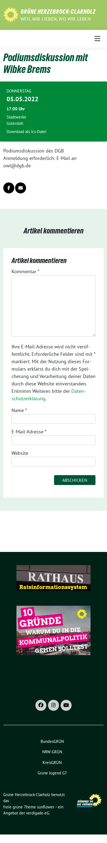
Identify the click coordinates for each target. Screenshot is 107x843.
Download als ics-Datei (26, 131)
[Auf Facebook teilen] (8, 187)
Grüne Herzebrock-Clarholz (58, 11)
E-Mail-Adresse (29, 431)
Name (19, 410)
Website (20, 453)
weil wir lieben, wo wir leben (56, 19)
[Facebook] (40, 705)
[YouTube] (66, 705)
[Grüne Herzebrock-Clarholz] (10, 14)
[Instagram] (53, 705)
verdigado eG (37, 813)
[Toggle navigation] (97, 38)
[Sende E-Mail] (20, 187)
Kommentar (25, 271)
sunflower (45, 807)
